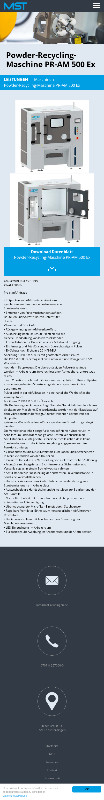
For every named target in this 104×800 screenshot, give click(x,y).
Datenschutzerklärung (15, 795)
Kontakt (52, 770)
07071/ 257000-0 (52, 665)
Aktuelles (52, 762)
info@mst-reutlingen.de (52, 605)
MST (52, 754)
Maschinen (44, 79)
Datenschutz (52, 778)
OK (87, 789)
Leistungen (16, 79)
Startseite (52, 746)
